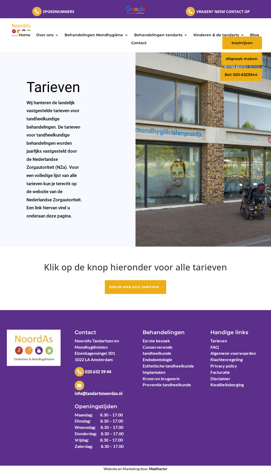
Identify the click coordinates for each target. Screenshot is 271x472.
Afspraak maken (242, 58)
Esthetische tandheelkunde (168, 365)
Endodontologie (157, 359)
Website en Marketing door (135, 468)
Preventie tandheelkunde (167, 384)
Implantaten (154, 372)
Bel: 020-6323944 (241, 74)
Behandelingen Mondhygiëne (94, 35)
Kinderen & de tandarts (216, 35)
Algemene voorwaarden (233, 353)
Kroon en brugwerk (161, 378)
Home (24, 35)
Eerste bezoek (156, 340)
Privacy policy (223, 365)
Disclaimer (220, 378)
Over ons (44, 35)
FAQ (214, 347)
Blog (254, 35)
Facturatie (220, 372)
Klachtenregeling (226, 359)
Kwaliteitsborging (227, 384)
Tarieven (218, 340)
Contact (139, 43)
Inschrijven (242, 42)
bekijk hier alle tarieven (134, 287)
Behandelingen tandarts (158, 35)
